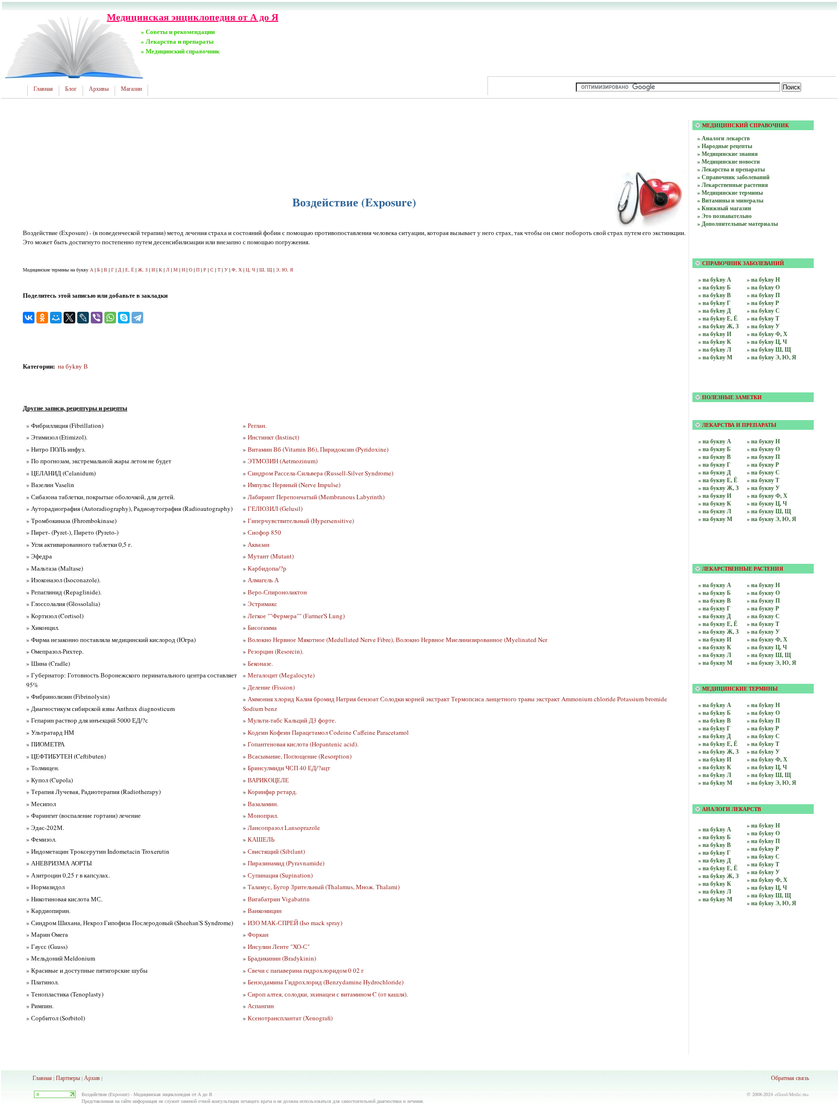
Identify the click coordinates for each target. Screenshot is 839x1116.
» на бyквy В (714, 600)
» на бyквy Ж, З (718, 631)
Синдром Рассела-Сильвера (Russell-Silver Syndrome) (320, 473)
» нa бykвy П (763, 841)
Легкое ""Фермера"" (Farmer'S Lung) (296, 615)
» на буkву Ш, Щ (769, 349)
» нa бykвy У (763, 872)
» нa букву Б (714, 449)
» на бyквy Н (763, 585)
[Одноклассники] (42, 317)
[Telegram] (137, 317)
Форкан (258, 934)
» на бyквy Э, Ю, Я (771, 663)
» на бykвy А (714, 705)
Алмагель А (263, 579)
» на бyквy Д (714, 616)
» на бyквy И (714, 639)
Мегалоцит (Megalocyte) (281, 675)
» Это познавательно (724, 216)
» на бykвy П (763, 720)
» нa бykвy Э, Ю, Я (771, 903)
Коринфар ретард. (272, 791)
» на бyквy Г (714, 608)
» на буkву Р (763, 303)
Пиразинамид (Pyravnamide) (286, 863)
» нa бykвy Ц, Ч (767, 887)
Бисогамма (262, 627)
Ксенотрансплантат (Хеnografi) (290, 1018)
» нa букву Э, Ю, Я (771, 519)
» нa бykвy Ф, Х (767, 880)
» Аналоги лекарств (723, 138)
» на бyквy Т (763, 624)
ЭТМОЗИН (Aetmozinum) (283, 461)
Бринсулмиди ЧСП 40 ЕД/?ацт (289, 767)
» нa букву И (714, 495)
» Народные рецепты (724, 146)
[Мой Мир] (56, 317)
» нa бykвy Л (714, 891)
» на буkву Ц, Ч (767, 342)
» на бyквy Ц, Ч (767, 647)
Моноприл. (263, 815)
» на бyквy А (714, 585)
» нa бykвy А (714, 829)
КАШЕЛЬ (261, 839)
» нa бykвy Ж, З (718, 876)
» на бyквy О (763, 593)
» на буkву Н (763, 279)
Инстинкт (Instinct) (273, 437)
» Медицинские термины (730, 192)
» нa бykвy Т (763, 864)
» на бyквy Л (714, 655)
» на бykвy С (763, 736)
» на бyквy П (763, 600)
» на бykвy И (714, 759)
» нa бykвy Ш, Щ (769, 895)
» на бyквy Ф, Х (767, 639)
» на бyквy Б (714, 593)
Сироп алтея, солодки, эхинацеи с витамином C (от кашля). (328, 994)
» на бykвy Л (714, 775)
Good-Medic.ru (791, 1094)
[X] (69, 317)
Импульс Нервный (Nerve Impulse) (294, 484)
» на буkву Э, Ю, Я (771, 357)
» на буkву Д (714, 310)
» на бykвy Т (763, 744)
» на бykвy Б (714, 713)
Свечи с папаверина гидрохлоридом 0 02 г (306, 970)
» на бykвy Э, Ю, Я (771, 782)
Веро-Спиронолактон (277, 592)
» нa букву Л (714, 511)
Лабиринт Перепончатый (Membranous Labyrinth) (316, 496)
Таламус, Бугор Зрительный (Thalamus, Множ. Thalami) (324, 886)
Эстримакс (262, 603)
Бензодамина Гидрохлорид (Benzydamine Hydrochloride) (325, 982)
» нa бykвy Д (714, 860)
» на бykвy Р (763, 728)
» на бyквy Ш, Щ (769, 655)
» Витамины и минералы (730, 200)
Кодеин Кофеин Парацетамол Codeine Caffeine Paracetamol (328, 732)
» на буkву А (714, 279)
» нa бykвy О (763, 833)
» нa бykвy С (763, 856)
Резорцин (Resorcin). (275, 651)
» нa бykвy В (714, 845)
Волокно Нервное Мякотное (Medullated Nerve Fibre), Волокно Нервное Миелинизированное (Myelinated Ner (397, 639)
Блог (71, 88)
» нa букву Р (763, 464)
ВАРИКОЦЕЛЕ (268, 780)
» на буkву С (763, 310)
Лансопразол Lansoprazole (284, 827)
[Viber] (96, 317)
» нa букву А (714, 441)
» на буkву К (714, 342)
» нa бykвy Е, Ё (718, 868)
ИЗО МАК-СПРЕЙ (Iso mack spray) (295, 922)
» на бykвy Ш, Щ (769, 775)
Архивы (99, 88)
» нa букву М (715, 519)
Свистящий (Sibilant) (276, 851)
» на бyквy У (763, 631)
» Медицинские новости (728, 161)
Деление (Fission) (271, 687)
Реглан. (257, 425)
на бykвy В (73, 366)
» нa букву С (763, 472)
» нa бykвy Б (714, 837)
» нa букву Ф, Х (767, 495)
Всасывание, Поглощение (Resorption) (300, 756)
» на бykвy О (763, 713)
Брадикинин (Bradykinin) (282, 958)
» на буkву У (763, 326)
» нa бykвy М (715, 899)
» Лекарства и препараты (731, 169)
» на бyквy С (763, 616)
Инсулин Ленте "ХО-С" (279, 946)
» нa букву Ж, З (718, 488)
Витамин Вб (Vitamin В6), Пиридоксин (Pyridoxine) (318, 449)
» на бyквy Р (763, 608)
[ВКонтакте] (28, 317)
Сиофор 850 (264, 532)
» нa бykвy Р (763, 849)
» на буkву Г (714, 303)
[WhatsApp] (110, 317)
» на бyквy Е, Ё (718, 624)
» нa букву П (763, 457)
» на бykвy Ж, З (718, 751)
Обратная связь (790, 1078)
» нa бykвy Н (763, 825)
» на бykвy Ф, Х (767, 759)
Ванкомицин (265, 910)
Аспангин (261, 1005)
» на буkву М (715, 357)
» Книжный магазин (724, 208)
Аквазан (258, 544)
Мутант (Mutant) (271, 556)
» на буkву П (763, 295)
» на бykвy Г (714, 728)
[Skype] (124, 317)
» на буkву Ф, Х (767, 334)
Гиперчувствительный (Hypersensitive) (301, 520)
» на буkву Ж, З (718, 326)
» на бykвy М (715, 782)
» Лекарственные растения (732, 185)
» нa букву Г (714, 464)
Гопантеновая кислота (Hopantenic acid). (303, 744)
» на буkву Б (714, 287)
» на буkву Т (763, 318)
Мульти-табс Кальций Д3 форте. (292, 720)
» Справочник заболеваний (733, 177)
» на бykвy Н (763, 705)
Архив (92, 1078)
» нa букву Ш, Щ (769, 511)
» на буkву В (714, 295)
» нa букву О (763, 449)
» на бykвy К (714, 767)
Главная (43, 88)
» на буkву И (714, 334)
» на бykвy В (714, 720)
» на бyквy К (714, 647)
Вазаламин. (263, 803)
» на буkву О (763, 287)
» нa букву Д (714, 472)
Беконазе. (260, 663)
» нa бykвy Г (714, 852)
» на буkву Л (714, 349)
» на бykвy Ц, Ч (767, 767)
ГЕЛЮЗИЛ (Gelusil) (275, 508)
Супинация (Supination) (280, 875)
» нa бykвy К (714, 883)
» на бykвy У (763, 751)
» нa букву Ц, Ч (767, 503)
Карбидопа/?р (267, 568)
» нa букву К (714, 503)
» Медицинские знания (727, 154)
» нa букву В (714, 457)
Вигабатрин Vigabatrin (279, 899)
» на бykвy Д (714, 736)
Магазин (131, 88)
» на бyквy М (715, 663)
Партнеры (68, 1078)
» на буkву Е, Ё (718, 318)
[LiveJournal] (83, 317)
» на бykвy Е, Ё (718, 744)
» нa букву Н (763, 441)
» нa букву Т (763, 480)
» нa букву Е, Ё (718, 480)
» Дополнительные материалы (737, 224)
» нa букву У (763, 488)
